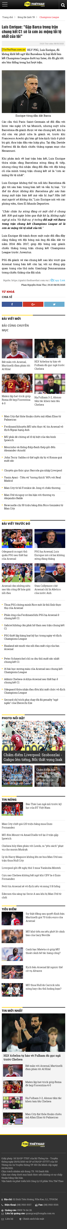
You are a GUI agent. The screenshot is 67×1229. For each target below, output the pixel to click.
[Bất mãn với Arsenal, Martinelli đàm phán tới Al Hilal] (17, 348)
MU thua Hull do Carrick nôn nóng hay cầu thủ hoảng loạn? (43, 986)
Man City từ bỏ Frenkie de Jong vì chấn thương (32, 488)
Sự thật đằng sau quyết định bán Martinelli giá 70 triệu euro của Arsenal (45, 917)
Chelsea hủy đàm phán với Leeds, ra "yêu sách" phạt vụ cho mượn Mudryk (32, 847)
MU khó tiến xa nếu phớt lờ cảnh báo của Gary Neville (45, 933)
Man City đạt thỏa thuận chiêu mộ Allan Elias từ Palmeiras (32, 418)
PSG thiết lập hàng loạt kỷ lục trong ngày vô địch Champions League (33, 637)
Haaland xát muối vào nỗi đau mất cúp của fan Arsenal (31, 647)
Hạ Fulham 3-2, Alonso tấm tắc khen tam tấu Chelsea (47, 401)
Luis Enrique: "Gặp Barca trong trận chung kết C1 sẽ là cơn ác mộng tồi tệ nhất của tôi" (31, 31)
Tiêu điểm (9, 909)
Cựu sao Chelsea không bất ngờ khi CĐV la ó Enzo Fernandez (31, 877)
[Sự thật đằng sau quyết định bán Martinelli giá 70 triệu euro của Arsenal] (12, 919)
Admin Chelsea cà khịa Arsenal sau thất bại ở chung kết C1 (31, 681)
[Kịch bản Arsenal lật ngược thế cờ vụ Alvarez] (12, 972)
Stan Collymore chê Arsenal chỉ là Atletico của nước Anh (47, 589)
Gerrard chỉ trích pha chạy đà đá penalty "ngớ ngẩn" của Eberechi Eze (31, 701)
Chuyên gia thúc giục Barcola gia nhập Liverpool (33, 470)
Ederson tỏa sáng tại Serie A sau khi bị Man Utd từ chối (31, 895)
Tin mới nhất (12, 1011)
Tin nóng (9, 800)
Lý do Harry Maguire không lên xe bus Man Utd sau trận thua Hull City (32, 858)
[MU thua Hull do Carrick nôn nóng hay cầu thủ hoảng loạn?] (12, 990)
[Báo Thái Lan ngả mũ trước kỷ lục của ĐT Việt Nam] (12, 809)
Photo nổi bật (13, 718)
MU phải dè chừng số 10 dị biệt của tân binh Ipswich (30, 438)
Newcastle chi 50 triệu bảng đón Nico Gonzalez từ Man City (33, 507)
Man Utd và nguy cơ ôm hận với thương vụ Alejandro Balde (29, 496)
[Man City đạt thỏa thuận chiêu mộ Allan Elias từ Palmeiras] (13, 1119)
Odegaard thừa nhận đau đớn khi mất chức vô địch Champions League (34, 691)
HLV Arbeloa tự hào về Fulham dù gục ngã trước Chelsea (49, 365)
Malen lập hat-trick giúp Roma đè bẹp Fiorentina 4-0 (16, 399)
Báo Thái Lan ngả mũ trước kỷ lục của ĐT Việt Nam (44, 805)
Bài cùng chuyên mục (15, 328)
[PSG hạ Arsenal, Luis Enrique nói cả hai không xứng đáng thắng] (49, 538)
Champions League (49, 17)
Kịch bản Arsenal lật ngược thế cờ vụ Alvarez (44, 968)
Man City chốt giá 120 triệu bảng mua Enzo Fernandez (27, 825)
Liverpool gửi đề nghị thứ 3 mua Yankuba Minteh (31, 868)
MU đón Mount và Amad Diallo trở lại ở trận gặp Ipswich (30, 836)
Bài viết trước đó (16, 524)
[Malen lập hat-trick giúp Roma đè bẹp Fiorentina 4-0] (17, 383)
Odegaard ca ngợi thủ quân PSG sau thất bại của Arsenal (15, 555)
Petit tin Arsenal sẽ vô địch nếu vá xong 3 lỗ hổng (31, 886)
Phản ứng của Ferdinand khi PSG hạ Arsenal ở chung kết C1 (31, 616)
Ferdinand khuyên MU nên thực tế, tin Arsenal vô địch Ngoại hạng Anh (33, 428)
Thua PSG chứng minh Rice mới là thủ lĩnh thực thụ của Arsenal (32, 606)
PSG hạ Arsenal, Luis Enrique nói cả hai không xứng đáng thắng (49, 555)
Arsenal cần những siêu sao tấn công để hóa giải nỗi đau (16, 589)
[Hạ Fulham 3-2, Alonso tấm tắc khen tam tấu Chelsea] (49, 384)
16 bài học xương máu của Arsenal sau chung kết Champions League (33, 670)
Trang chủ (7, 17)
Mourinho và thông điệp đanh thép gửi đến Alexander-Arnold (29, 449)
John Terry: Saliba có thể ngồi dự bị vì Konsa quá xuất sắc (33, 459)
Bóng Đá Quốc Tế (26, 17)
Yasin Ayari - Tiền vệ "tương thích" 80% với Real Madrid (32, 479)
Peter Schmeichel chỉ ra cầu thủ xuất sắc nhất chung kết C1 (31, 660)
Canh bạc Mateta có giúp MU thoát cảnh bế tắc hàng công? (43, 951)
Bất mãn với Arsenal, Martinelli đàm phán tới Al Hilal (16, 365)
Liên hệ (9, 1218)
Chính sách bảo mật (33, 1218)
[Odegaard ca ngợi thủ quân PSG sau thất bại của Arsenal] (17, 538)
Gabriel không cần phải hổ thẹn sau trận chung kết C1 (34, 627)
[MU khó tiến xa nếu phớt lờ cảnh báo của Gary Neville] (12, 937)
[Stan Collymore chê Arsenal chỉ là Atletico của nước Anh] (49, 572)
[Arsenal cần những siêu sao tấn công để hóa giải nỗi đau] (17, 572)
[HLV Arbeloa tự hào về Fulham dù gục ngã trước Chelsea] (49, 348)
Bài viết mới (11, 319)
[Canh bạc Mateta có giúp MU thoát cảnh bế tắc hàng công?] (12, 954)
